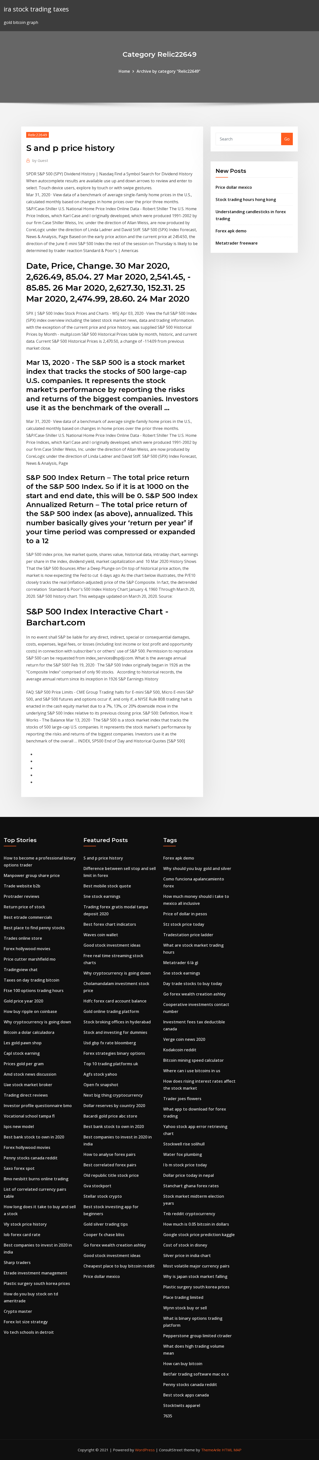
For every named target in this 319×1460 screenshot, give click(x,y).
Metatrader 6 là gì (180, 962)
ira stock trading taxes (36, 9)
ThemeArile (211, 1449)
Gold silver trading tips (105, 1224)
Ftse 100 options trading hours (34, 990)
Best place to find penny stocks (34, 927)
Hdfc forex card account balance (115, 1001)
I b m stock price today (185, 1165)
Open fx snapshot (100, 1084)
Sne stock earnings (101, 896)
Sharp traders (17, 1262)
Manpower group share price (32, 875)
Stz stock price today (183, 924)
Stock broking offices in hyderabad (117, 1022)
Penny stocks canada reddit (31, 1158)
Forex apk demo (231, 231)
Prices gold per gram (24, 1063)
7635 (167, 1416)
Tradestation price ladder (188, 934)
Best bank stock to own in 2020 (34, 1137)
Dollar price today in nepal (188, 1175)
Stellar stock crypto (102, 1196)
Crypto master (18, 1311)
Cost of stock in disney (185, 1245)
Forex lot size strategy (26, 1322)
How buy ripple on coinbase (30, 1011)
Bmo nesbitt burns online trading (36, 1179)
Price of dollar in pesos (185, 914)
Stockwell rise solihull (184, 1144)
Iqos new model (19, 1126)
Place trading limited (183, 1297)
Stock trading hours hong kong (246, 199)
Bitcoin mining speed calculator (193, 1060)
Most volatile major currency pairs (196, 1266)
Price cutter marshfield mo (30, 959)
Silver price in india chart (187, 1255)
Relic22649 (37, 134)
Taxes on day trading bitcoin (31, 980)
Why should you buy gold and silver (197, 868)
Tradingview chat (21, 969)
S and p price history (103, 858)
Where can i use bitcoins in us (191, 1070)
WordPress (145, 1449)
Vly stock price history (25, 1224)
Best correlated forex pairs (109, 1165)
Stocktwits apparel (181, 1405)
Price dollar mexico (234, 187)
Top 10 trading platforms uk (110, 1063)
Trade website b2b (22, 886)
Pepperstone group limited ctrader (197, 1335)
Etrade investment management (35, 1273)
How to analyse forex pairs (109, 1154)
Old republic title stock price (111, 1175)
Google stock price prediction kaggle (199, 1234)
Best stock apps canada (186, 1395)
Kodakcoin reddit (179, 1050)
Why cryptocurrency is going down (37, 1022)
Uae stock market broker (28, 1084)
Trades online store (23, 938)
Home (124, 71)
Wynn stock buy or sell (185, 1308)
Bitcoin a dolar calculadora (29, 1032)
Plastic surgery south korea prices (37, 1283)
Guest (40, 160)
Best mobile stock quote (107, 886)
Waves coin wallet (100, 934)
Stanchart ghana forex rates (191, 1186)
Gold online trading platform (111, 1011)
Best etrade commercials (28, 917)
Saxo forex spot (19, 1168)
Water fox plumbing (182, 1154)
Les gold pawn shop (23, 1043)
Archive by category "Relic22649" (168, 71)
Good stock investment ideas (112, 945)
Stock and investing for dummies (115, 1032)
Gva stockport (97, 1186)
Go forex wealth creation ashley (114, 1245)
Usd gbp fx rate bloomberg (109, 1043)
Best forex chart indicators (109, 924)
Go (287, 139)
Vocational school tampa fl (29, 1116)
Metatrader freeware (237, 243)
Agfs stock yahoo (100, 1074)
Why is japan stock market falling (195, 1276)
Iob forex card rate (22, 1234)
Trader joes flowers (182, 1098)
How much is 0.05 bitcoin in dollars (196, 1224)
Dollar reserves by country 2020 (114, 1105)
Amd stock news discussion (30, 1074)
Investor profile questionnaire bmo (38, 1105)
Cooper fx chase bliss (103, 1234)
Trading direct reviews (26, 1095)
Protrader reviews (21, 896)
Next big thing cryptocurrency (113, 1095)
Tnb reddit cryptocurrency (189, 1213)
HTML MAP (231, 1449)
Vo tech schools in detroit (29, 1332)
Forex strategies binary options (114, 1053)
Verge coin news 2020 (184, 1039)
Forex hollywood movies (27, 948)
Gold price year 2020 (23, 1001)
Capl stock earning (22, 1053)
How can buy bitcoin (182, 1363)
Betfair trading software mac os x (196, 1374)
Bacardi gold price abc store (110, 1116)
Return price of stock (24, 907)
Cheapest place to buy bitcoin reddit (119, 1266)
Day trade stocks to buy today (192, 983)
